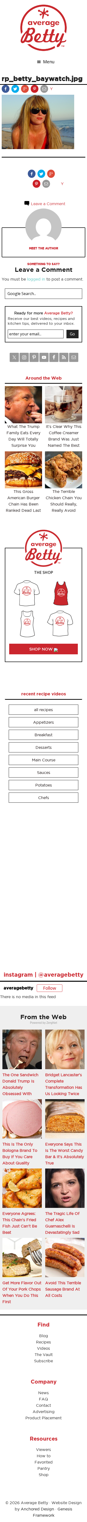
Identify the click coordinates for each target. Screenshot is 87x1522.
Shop (44, 1474)
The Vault (44, 1354)
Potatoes (43, 785)
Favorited (44, 1462)
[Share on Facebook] (6, 90)
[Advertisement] (41, 884)
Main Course (43, 760)
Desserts (44, 747)
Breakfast (43, 735)
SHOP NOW (41, 649)
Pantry (43, 1468)
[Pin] (35, 90)
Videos (43, 1348)
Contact (43, 1405)
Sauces (43, 772)
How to (44, 1456)
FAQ (43, 1399)
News (43, 1393)
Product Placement (43, 1418)
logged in (36, 279)
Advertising (44, 1411)
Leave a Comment (47, 204)
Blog (43, 1336)
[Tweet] (15, 90)
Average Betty (43, 28)
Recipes (43, 1342)
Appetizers (43, 722)
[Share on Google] (25, 90)
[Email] (44, 90)
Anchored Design (37, 1509)
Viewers (43, 1449)
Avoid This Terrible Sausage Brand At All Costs (63, 1289)
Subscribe (43, 1361)
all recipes (43, 709)
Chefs (43, 797)
